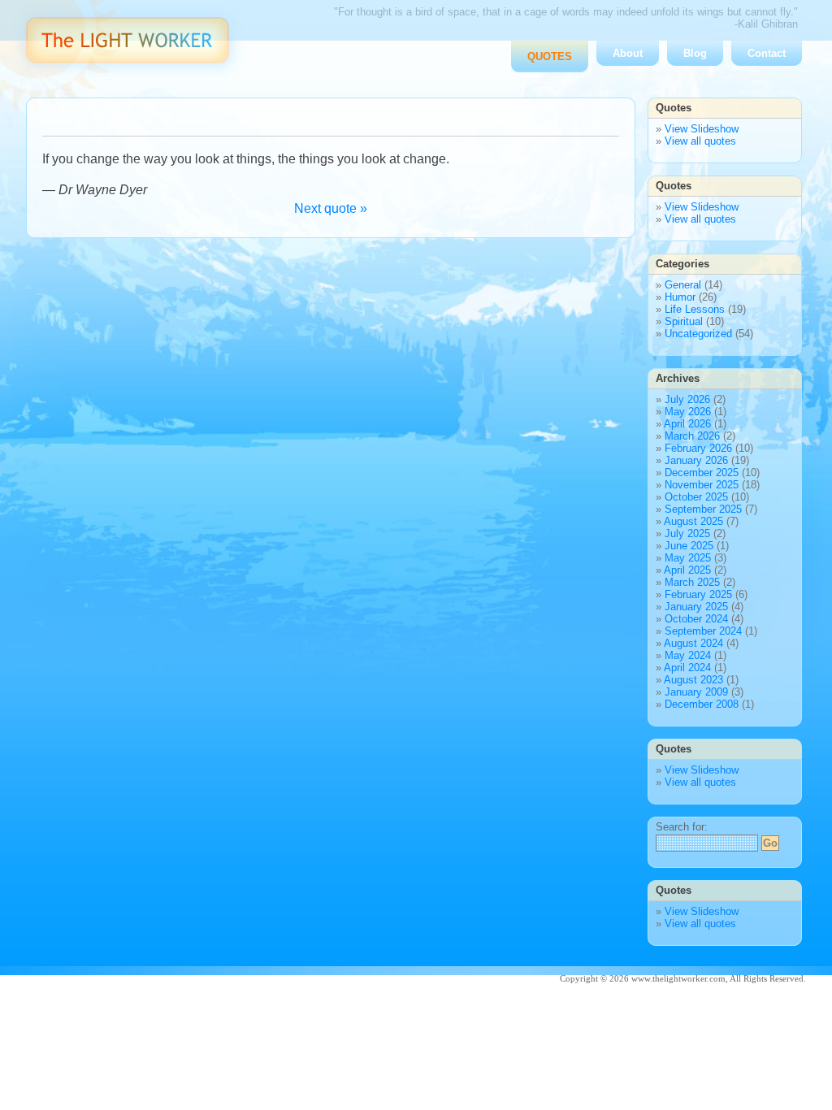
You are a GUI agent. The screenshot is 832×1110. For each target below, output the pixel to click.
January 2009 (696, 692)
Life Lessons (695, 309)
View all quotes (700, 141)
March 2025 (692, 582)
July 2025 (687, 533)
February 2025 (698, 594)
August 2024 (693, 643)
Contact (767, 53)
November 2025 (702, 485)
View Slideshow (702, 129)
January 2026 (696, 460)
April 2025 (687, 570)
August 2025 (693, 521)
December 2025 (702, 472)
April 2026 (687, 424)
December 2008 (702, 704)
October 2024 (696, 619)
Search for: (682, 827)
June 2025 (689, 546)
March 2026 (692, 436)
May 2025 (688, 558)
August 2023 (693, 680)
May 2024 (688, 655)
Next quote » (330, 208)
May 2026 (688, 411)
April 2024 (687, 667)
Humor (680, 297)
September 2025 (703, 509)
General (683, 285)
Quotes (549, 56)
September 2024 (703, 631)
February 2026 (698, 448)
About (628, 53)
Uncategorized (698, 333)
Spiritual (684, 321)
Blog (695, 53)
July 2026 (687, 399)
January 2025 (696, 607)
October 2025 (696, 497)
